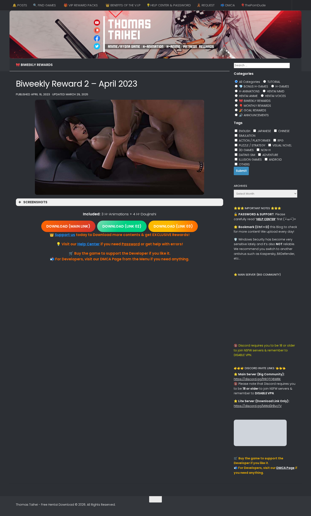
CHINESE (283, 131)
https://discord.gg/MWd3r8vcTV (258, 406)
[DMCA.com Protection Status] (260, 445)
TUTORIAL (273, 82)
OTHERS (244, 164)
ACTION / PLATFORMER (254, 140)
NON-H (265, 150)
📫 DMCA (227, 5)
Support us (65, 234)
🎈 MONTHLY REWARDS (254, 106)
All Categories (249, 82)
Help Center (88, 244)
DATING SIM (246, 155)
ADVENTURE (269, 155)
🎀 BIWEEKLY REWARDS (34, 65)
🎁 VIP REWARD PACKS (81, 5)
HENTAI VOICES (275, 96)
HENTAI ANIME (248, 96)
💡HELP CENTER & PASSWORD (168, 5)
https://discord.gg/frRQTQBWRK (257, 379)
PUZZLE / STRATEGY (251, 145)
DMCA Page (285, 468)
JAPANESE (264, 131)
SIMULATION (246, 136)
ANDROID (275, 159)
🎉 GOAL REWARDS (252, 110)
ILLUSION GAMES (250, 159)
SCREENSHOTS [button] (35, 202)
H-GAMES (282, 86)
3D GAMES (246, 150)
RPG (280, 140)
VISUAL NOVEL (282, 145)
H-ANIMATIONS (249, 91)
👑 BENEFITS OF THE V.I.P (123, 5)
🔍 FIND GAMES (44, 5)
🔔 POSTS (19, 5)
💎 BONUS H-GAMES (253, 86)
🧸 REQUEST (206, 5)
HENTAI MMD (275, 91)
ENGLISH (244, 131)
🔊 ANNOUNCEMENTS (253, 115)
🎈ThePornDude (253, 5)
